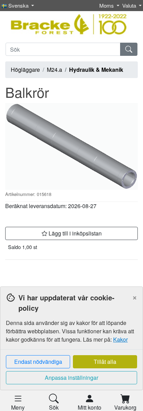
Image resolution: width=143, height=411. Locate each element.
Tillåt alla (105, 362)
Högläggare (25, 70)
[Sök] (128, 49)
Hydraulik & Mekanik (96, 70)
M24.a (54, 70)
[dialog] (71, 348)
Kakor (120, 339)
